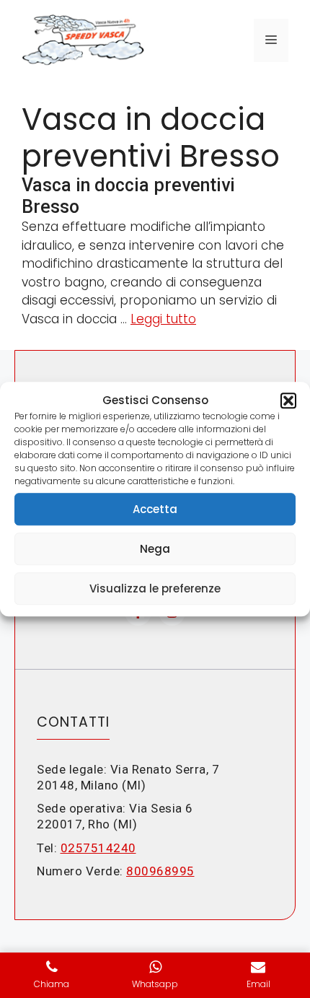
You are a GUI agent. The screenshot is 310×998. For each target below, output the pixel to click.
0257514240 (98, 848)
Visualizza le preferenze (155, 588)
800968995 (160, 871)
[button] (288, 400)
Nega (155, 548)
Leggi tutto (163, 319)
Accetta (155, 509)
